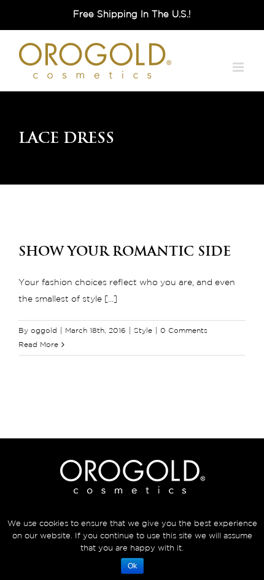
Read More (38, 345)
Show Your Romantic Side (124, 251)
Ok (132, 566)
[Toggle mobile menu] (239, 67)
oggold (44, 330)
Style (143, 330)
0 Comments (184, 330)
